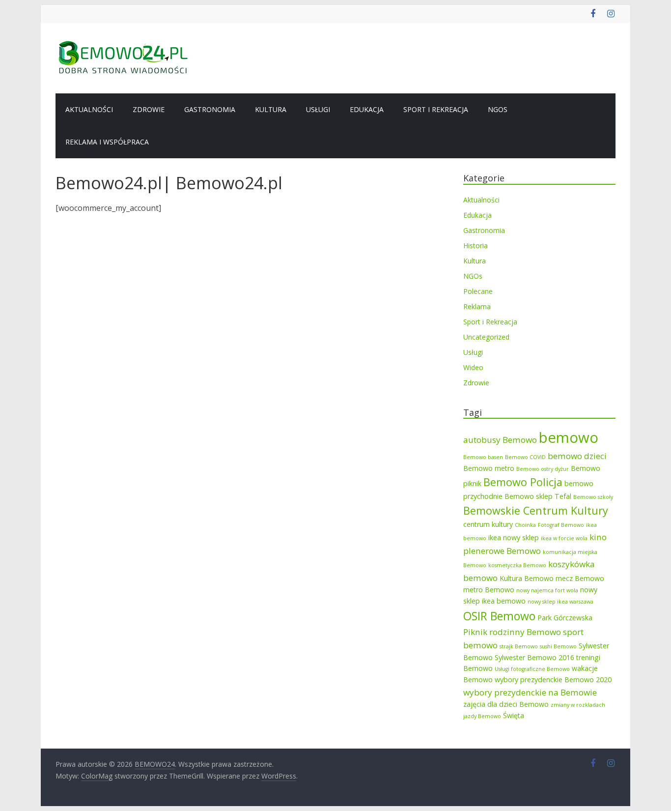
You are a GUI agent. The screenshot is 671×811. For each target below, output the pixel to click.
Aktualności (89, 109)
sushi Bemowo (558, 646)
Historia (475, 245)
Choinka (525, 524)
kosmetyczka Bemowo (517, 565)
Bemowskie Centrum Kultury (535, 510)
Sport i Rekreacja (435, 109)
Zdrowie (149, 109)
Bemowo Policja (522, 482)
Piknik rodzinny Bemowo (512, 631)
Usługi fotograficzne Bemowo (532, 669)
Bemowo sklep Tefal (537, 496)
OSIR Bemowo (499, 616)
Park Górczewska (564, 617)
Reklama (477, 306)
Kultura (270, 109)
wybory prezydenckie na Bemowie (530, 692)
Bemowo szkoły (593, 496)
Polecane (478, 291)
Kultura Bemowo (527, 578)
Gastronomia (209, 109)
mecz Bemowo (580, 578)
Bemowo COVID (525, 457)
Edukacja (367, 109)
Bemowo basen (483, 457)
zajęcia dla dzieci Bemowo (506, 704)
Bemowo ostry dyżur (542, 468)
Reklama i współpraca (107, 141)
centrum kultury (488, 524)
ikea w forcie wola (564, 538)
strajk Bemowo (519, 646)
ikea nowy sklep (513, 537)
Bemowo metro (488, 468)
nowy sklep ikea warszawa (560, 601)
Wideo (473, 367)
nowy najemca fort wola (547, 590)
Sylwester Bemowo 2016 (534, 657)
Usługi (318, 109)
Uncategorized (486, 337)
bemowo (568, 437)
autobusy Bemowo (500, 439)
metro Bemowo (488, 589)
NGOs (497, 109)
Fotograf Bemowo (561, 524)
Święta (513, 715)
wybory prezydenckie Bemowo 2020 (553, 679)
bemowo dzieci (577, 456)
